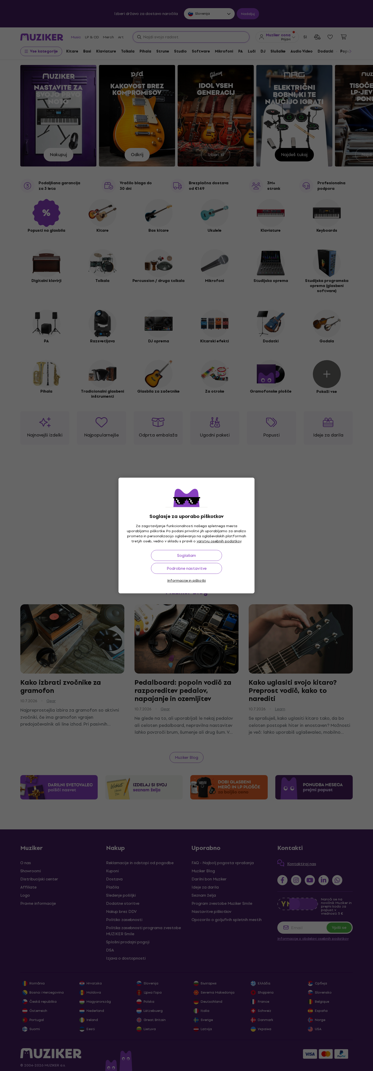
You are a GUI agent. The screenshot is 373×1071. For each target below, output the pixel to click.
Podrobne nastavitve (187, 568)
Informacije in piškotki (186, 580)
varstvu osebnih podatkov (219, 541)
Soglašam (186, 555)
